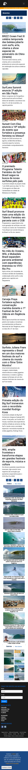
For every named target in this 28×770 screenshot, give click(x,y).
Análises (3, 719)
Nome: (2, 688)
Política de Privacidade (12, 763)
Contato (14, 733)
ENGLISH (22, 733)
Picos (2, 720)
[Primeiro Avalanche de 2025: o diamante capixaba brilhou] (19, 661)
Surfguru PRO (5, 709)
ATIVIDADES (4, 715)
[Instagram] (5, 726)
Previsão (4, 707)
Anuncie (5, 733)
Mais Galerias (18, 646)
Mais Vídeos (18, 483)
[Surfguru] (5, 4)
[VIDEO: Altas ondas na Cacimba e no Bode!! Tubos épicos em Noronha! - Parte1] (19, 668)
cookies (13, 754)
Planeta (3, 712)
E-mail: (2, 694)
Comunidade (4, 711)
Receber (4, 701)
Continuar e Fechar (6, 767)
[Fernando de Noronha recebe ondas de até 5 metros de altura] (19, 676)
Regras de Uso (5, 732)
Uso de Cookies (23, 732)
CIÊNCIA (3, 717)
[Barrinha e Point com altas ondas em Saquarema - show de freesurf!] (9, 661)
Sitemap (10, 733)
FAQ (18, 733)
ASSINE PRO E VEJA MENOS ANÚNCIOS (14, 8)
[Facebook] (2, 726)
